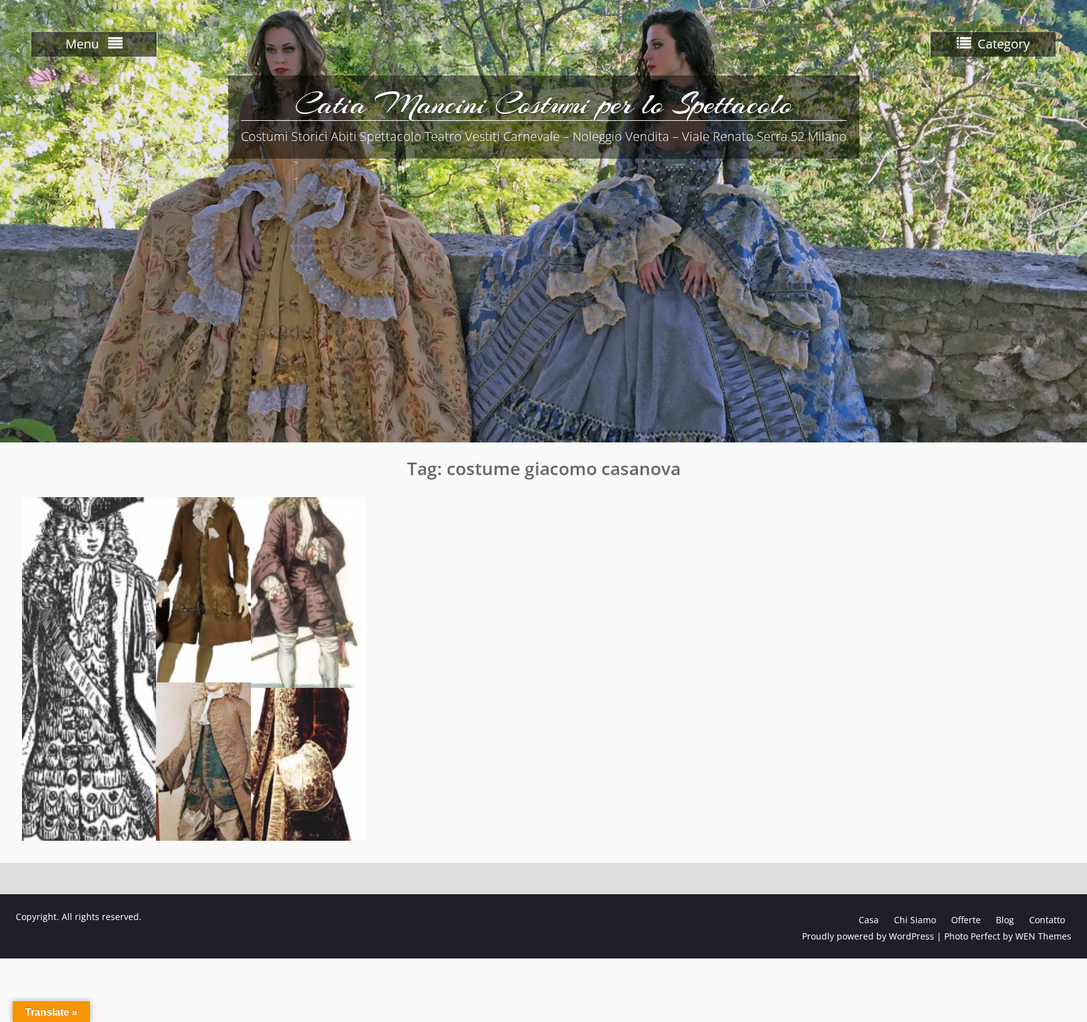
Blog (1005, 920)
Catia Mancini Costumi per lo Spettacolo (544, 104)
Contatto (1047, 920)
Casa (869, 920)
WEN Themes (1043, 936)
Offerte (966, 920)
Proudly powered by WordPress (868, 936)
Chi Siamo (915, 920)
